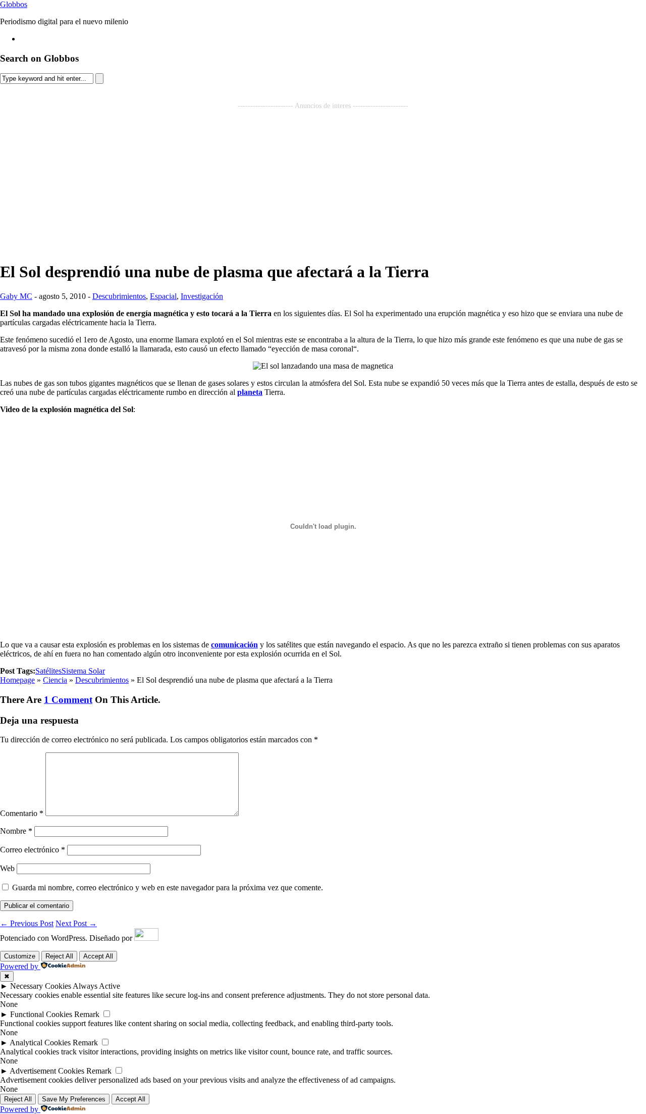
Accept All (98, 956)
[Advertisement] (323, 180)
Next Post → (76, 923)
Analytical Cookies (40, 1042)
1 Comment (68, 699)
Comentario (21, 813)
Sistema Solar (83, 671)
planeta (249, 392)
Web (7, 868)
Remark (86, 1014)
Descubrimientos (119, 296)
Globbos (13, 4)
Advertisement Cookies (47, 1071)
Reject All (59, 956)
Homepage (17, 680)
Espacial (163, 296)
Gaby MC (16, 296)
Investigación (202, 296)
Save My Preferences (73, 1099)
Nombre (16, 831)
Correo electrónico (32, 849)
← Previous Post (26, 923)
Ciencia (55, 680)
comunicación (234, 644)
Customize (19, 956)
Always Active (96, 986)
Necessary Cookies (40, 986)
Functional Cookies (41, 1014)
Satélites (48, 671)
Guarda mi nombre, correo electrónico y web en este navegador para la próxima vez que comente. (167, 887)
